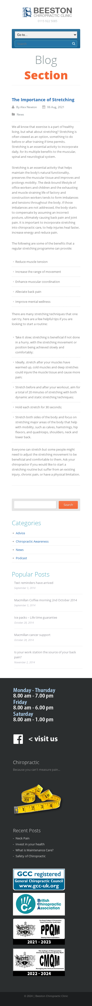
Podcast (21, 558)
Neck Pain (22, 838)
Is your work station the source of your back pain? (45, 654)
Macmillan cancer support (32, 635)
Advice (20, 533)
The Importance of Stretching (43, 99)
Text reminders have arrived (33, 583)
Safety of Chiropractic (31, 856)
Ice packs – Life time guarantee (35, 617)
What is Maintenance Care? (35, 850)
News (20, 114)
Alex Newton (28, 107)
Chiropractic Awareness (32, 541)
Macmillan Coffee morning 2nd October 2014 (45, 600)
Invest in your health (30, 844)
